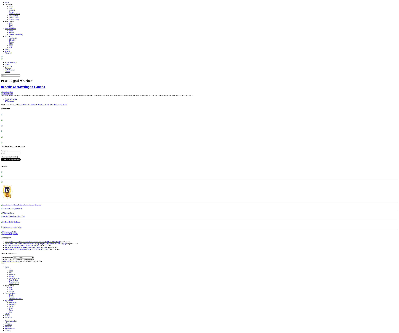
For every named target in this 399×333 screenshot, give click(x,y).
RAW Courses (10, 70)
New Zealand (13, 16)
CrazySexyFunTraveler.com (10, 261)
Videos (7, 51)
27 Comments (9, 101)
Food (11, 44)
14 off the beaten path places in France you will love (22, 245)
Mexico (11, 27)
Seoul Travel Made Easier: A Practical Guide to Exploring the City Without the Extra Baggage (36, 244)
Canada (46, 104)
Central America (14, 14)
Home (7, 2)
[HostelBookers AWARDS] (1, 172)
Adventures (13, 38)
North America (14, 17)
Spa (10, 47)
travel (65, 104)
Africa (11, 6)
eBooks (7, 64)
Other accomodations (16, 34)
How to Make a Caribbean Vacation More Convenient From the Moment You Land (32, 242)
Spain (11, 25)
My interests (9, 36)
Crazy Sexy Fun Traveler (26, 104)
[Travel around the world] (10, 222)
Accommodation (10, 29)
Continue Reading (11, 99)
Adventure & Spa (11, 62)
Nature (11, 42)
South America (14, 19)
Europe (11, 12)
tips (61, 104)
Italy (10, 23)
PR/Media (8, 66)
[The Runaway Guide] (8, 232)
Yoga (11, 45)
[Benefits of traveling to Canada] (199, 93)
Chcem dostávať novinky (9, 157)
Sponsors (8, 68)
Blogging (12, 40)
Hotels (11, 30)
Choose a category (7, 257)
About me (8, 53)
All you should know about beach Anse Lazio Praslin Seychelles (26, 247)
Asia (10, 8)
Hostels (11, 32)
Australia (12, 10)
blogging (40, 104)
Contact (7, 72)
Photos (7, 49)
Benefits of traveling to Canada (23, 87)
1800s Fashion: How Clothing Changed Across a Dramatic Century (27, 249)
